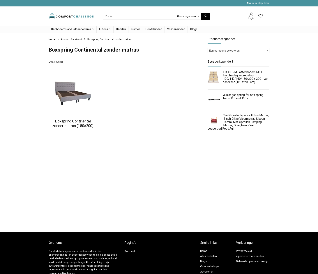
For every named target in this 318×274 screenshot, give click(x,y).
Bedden (121, 29)
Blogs (193, 29)
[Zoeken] (205, 16)
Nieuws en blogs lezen (258, 3)
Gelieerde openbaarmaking (252, 261)
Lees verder (73, 132)
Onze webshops (209, 266)
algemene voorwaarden (250, 256)
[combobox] (238, 50)
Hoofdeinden (153, 29)
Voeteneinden (176, 29)
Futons (103, 29)
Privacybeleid (244, 251)
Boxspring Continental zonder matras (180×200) (72, 123)
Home (52, 39)
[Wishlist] (260, 16)
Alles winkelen (208, 256)
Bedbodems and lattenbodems (71, 29)
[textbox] (238, 50)
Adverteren (206, 271)
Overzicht (129, 251)
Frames (135, 29)
